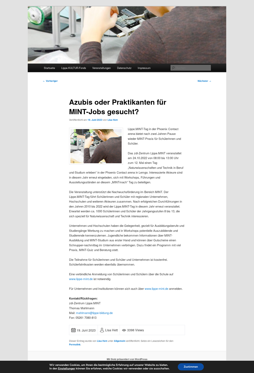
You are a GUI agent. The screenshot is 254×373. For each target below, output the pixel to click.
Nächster (204, 81)
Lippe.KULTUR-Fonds (73, 68)
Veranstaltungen (101, 68)
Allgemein (119, 341)
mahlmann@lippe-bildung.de (94, 313)
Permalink (75, 344)
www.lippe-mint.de (81, 279)
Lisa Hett (113, 120)
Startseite (49, 68)
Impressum (144, 68)
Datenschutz (124, 68)
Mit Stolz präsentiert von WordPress (127, 359)
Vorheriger (50, 81)
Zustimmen (191, 367)
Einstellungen (66, 368)
